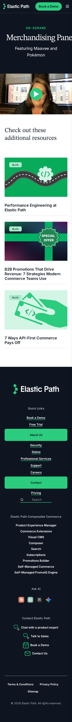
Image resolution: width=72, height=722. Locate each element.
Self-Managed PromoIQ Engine (36, 572)
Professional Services (36, 458)
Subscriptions (36, 555)
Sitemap (33, 691)
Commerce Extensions (36, 531)
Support (36, 465)
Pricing (36, 493)
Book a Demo (48, 6)
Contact (36, 482)
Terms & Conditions (20, 684)
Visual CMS (36, 537)
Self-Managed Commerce (36, 566)
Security (36, 445)
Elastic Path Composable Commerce (36, 516)
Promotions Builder (36, 560)
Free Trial (36, 424)
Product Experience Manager (36, 525)
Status (36, 452)
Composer (36, 543)
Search (36, 549)
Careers (36, 472)
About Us (36, 435)
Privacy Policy (49, 684)
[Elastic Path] (16, 6)
